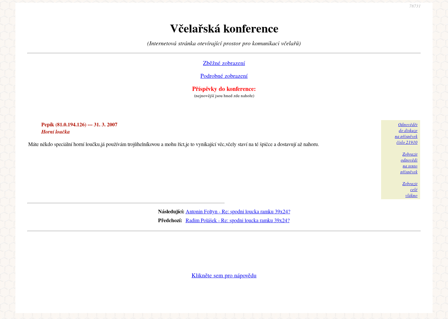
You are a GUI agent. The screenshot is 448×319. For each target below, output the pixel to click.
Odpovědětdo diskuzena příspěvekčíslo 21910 (406, 133)
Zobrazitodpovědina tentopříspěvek (408, 163)
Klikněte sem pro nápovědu (224, 275)
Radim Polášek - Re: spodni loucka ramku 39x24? (238, 220)
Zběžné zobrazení (224, 63)
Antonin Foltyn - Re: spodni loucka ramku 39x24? (238, 211)
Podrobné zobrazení (224, 75)
